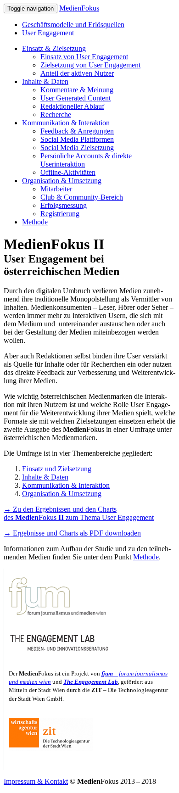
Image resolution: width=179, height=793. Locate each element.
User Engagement (48, 33)
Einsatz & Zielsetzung (54, 48)
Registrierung (59, 214)
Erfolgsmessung (63, 205)
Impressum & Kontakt (36, 781)
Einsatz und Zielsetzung (56, 469)
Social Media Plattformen (77, 139)
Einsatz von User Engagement (84, 57)
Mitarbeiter (56, 189)
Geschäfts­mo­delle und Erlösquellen (73, 24)
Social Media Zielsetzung (77, 147)
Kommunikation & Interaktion (66, 123)
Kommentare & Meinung (76, 90)
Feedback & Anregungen (77, 131)
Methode (35, 222)
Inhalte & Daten (45, 81)
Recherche (55, 114)
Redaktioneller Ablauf (72, 106)
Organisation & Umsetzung (61, 180)
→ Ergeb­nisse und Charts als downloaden (72, 533)
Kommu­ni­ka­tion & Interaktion (66, 485)
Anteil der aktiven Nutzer (77, 73)
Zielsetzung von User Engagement (90, 65)
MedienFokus (79, 8)
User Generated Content (75, 98)
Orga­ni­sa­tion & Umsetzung (61, 493)
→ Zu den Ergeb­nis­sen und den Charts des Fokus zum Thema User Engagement (79, 513)
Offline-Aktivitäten (67, 172)
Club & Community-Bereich (81, 197)
